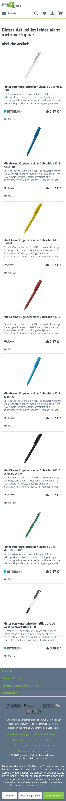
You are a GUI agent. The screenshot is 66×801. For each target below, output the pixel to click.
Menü (12, 13)
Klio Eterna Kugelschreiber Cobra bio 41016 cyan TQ (32, 395)
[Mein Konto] (52, 13)
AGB (53, 745)
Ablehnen (9, 795)
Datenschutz (24, 751)
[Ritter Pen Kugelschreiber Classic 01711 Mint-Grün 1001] (33, 525)
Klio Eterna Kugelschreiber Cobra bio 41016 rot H (32, 318)
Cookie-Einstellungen (19, 734)
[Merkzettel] (44, 13)
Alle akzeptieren (30, 795)
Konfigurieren (53, 795)
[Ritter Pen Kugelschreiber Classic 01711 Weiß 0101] (33, 65)
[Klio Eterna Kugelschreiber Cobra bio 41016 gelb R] (33, 218)
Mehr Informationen (45, 785)
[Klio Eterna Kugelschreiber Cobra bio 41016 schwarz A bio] (33, 448)
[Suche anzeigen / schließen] (35, 13)
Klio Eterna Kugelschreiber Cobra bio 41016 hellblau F (32, 165)
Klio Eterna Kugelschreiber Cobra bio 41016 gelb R (32, 242)
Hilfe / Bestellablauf (44, 734)
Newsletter (44, 740)
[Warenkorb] (60, 13)
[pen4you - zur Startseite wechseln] (11, 5)
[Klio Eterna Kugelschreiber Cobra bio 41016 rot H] (33, 295)
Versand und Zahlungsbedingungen (27, 745)
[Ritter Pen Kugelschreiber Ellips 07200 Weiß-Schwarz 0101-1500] (33, 602)
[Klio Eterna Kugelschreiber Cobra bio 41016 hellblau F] (33, 142)
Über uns (18, 740)
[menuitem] (8, 13)
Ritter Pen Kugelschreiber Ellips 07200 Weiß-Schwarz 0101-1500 (29, 625)
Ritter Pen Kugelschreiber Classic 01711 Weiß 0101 (33, 88)
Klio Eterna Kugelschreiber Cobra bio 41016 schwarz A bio (32, 472)
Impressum (42, 751)
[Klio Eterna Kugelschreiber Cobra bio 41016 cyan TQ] (33, 372)
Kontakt (31, 740)
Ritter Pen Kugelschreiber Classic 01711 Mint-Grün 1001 (29, 548)
